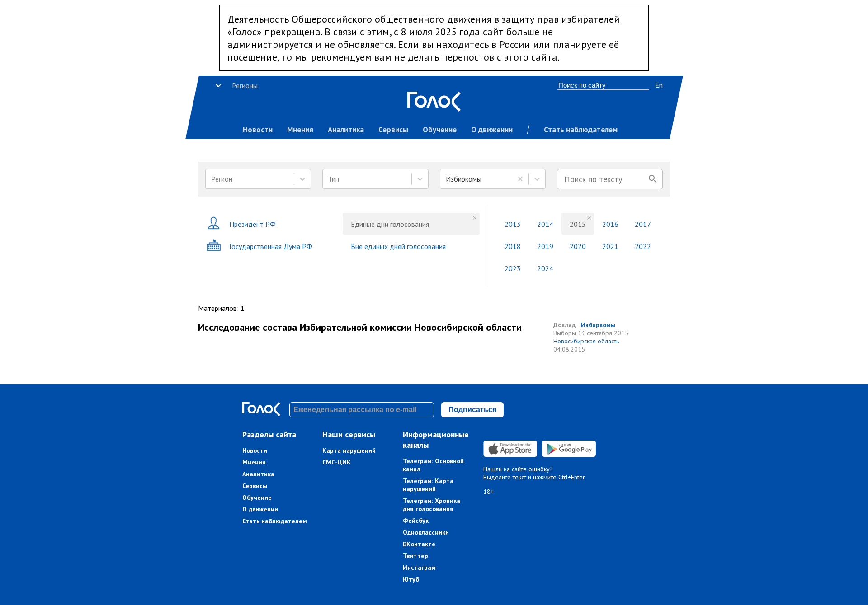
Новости (258, 130)
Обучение (440, 130)
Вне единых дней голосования (398, 246)
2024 (545, 268)
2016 (610, 224)
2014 (545, 224)
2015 (578, 224)
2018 (513, 246)
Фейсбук (416, 520)
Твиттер (415, 556)
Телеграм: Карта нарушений (428, 485)
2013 (513, 224)
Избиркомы (598, 325)
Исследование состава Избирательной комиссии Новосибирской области (360, 327)
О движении (492, 130)
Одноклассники (426, 532)
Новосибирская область (586, 341)
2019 (545, 246)
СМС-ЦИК (336, 462)
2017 (643, 224)
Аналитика (346, 130)
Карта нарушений (349, 450)
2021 (610, 246)
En (659, 84)
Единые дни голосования (390, 224)
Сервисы (393, 130)
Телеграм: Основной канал (433, 465)
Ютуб (411, 579)
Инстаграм (419, 567)
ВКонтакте (419, 544)
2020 (578, 246)
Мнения (300, 130)
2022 (643, 246)
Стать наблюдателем (581, 130)
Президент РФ (252, 224)
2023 (513, 268)
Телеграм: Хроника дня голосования (431, 505)
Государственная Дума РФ (270, 246)
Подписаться (472, 409)
